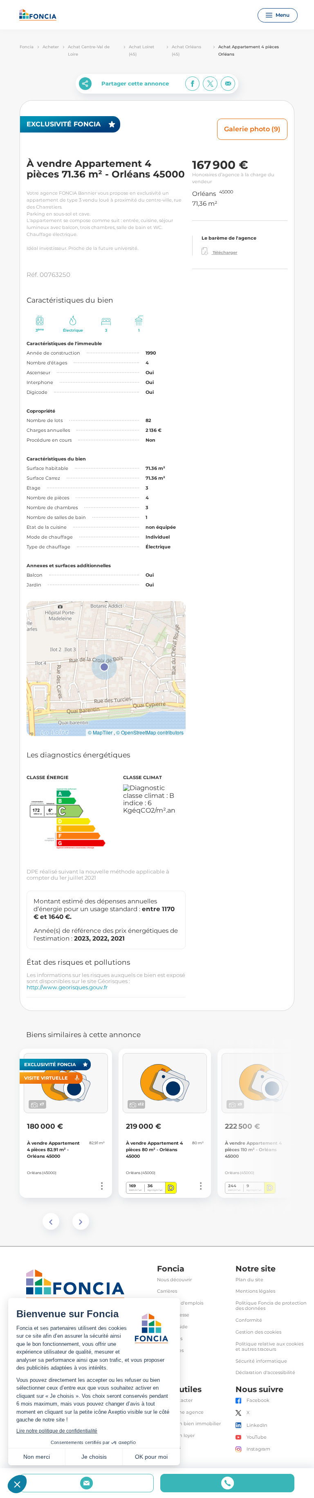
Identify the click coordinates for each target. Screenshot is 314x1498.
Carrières (167, 1291)
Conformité (249, 1320)
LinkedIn (257, 1425)
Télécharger (224, 252)
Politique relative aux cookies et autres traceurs (269, 1346)
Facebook (258, 1400)
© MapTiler (100, 732)
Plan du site (249, 1279)
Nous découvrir (174, 1279)
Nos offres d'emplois (180, 1303)
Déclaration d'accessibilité (265, 1372)
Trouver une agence (180, 1412)
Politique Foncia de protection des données (271, 1305)
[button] (104, 667)
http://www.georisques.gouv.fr (67, 987)
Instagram (258, 1449)
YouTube (257, 1437)
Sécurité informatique (261, 1361)
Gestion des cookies (258, 1332)
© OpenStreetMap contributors (150, 732)
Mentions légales (255, 1291)
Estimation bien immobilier (189, 1423)
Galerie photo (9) (252, 129)
